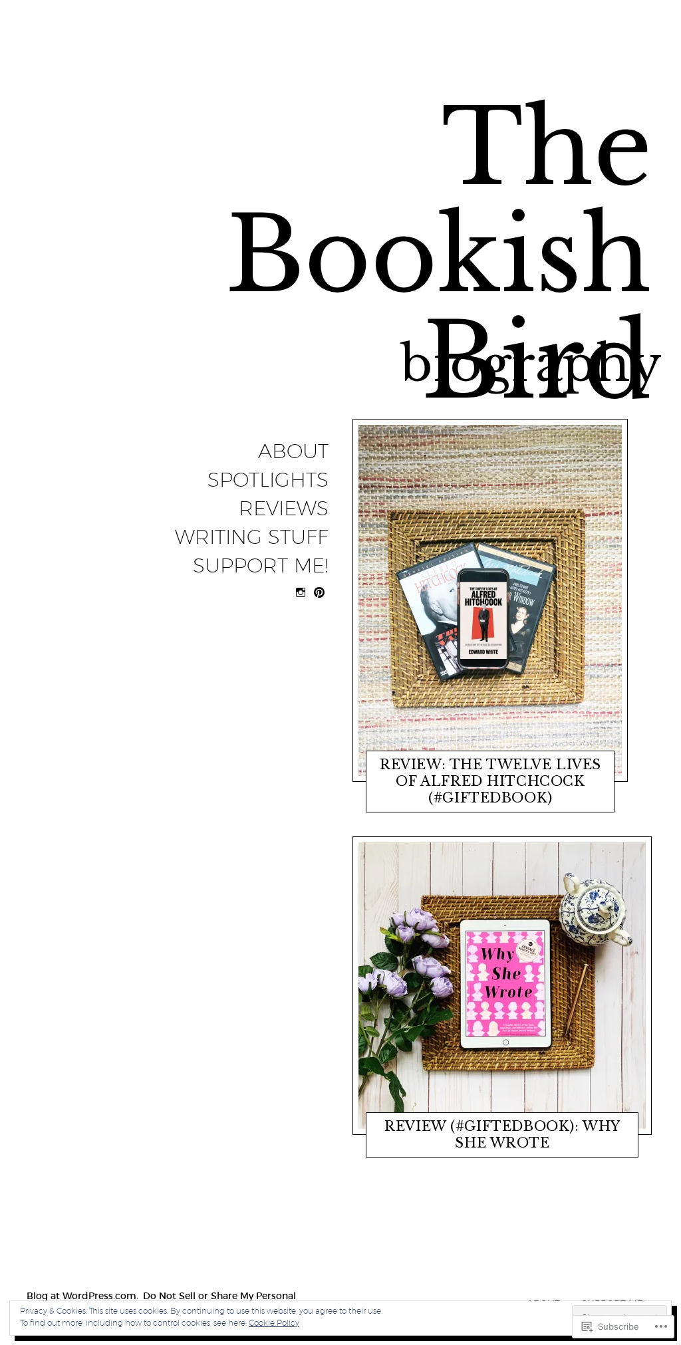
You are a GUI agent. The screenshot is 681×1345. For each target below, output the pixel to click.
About (293, 451)
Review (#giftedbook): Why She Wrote (502, 1135)
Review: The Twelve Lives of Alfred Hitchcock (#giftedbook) (490, 781)
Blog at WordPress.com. (82, 1296)
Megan (487, 801)
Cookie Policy (274, 1323)
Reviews (284, 508)
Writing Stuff (252, 537)
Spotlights (268, 480)
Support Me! (261, 565)
